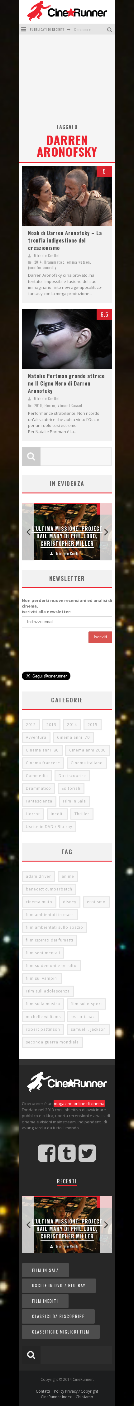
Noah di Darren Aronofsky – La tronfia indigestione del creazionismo (65, 240)
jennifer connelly (42, 267)
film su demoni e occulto (51, 965)
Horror (50, 405)
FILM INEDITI (45, 1301)
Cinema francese (43, 762)
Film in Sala (74, 801)
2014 (38, 262)
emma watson (78, 262)
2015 (93, 724)
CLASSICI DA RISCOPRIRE (58, 1316)
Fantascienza (39, 801)
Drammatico (54, 262)
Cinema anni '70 (73, 737)
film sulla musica (43, 1003)
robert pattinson (43, 1029)
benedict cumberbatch (49, 889)
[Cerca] (110, 29)
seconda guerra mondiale (52, 1042)
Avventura (36, 737)
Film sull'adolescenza (48, 991)
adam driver (38, 876)
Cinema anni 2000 (87, 750)
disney (69, 901)
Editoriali (71, 788)
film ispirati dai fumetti (49, 940)
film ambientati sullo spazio (54, 927)
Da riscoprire (72, 775)
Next (106, 531)
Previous (28, 531)
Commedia (37, 775)
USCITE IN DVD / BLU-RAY (59, 1285)
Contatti (43, 1391)
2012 (31, 724)
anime (68, 876)
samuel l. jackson (88, 1029)
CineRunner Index (56, 1396)
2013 (51, 724)
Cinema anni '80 (42, 750)
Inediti (57, 813)
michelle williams (43, 1016)
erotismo (96, 901)
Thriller (81, 813)
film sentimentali (43, 952)
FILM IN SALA (45, 1270)
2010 (38, 405)
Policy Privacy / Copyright (76, 1391)
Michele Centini (47, 255)
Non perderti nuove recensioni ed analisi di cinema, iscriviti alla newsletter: (67, 606)
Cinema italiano (87, 762)
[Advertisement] (67, 81)
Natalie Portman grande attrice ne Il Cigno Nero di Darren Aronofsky (66, 383)
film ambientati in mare (50, 914)
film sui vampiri (42, 978)
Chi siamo (84, 1396)
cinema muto (39, 901)
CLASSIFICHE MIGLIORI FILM (60, 1332)
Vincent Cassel (70, 405)
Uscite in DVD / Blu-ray (49, 826)
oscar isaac (83, 1016)
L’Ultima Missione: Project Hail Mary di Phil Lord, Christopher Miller (67, 536)
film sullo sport (86, 1003)
